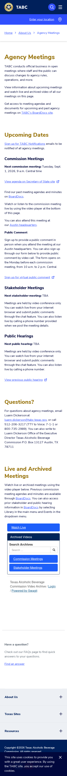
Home (8, 33)
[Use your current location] (60, 19)
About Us (24, 33)
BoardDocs (16, 197)
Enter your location (41, 19)
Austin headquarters (23, 225)
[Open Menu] (60, 7)
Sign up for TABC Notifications (24, 144)
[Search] (52, 7)
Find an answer (14, 664)
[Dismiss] (60, 757)
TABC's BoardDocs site (37, 113)
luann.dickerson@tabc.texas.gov (25, 420)
